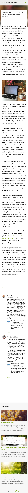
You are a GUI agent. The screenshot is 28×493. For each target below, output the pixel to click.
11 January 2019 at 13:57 (17, 323)
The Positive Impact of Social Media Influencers (12, 475)
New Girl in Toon (11, 336)
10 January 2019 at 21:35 (12, 297)
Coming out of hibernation (7, 422)
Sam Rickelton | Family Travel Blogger (17, 321)
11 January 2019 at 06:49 (12, 337)
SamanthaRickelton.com (11, 2)
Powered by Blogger (14, 491)
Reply (8, 333)
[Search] (26, 2)
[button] (3, 19)
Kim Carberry (11, 295)
